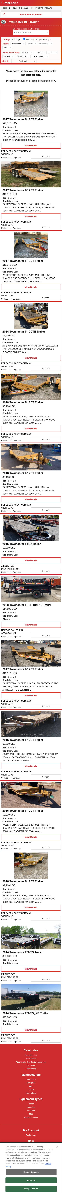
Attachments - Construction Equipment (31, 1062)
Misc (31, 1086)
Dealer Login (31, 1135)
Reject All (31, 1180)
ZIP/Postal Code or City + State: (26, 29)
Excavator (31, 1110)
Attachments (31, 1058)
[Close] (57, 1147)
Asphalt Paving (31, 1055)
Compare (46, 156)
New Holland (31, 1093)
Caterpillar (31, 1082)
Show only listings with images (38, 39)
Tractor (31, 1103)
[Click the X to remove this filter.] (24, 43)
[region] (31, 1168)
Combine (31, 1107)
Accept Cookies (31, 1188)
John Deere (31, 1079)
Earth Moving (31, 1068)
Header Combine (31, 1117)
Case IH (31, 1089)
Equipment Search (21, 8)
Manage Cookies (31, 1172)
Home (4, 8)
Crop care (31, 1065)
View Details (31, 146)
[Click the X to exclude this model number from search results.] (31, 52)
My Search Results (43, 8)
